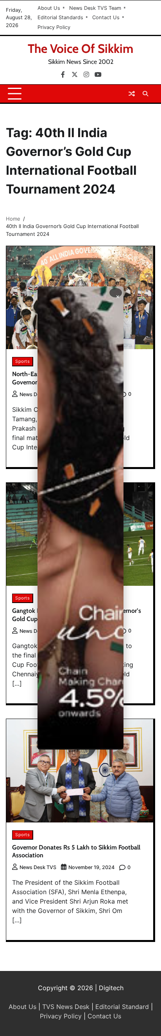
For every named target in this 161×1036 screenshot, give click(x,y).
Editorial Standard (122, 1007)
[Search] (145, 94)
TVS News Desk (65, 1007)
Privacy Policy (54, 27)
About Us (49, 8)
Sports (22, 361)
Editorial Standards (60, 17)
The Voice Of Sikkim (80, 48)
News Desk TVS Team (95, 8)
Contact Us (106, 17)
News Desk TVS (38, 394)
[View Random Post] (132, 94)
